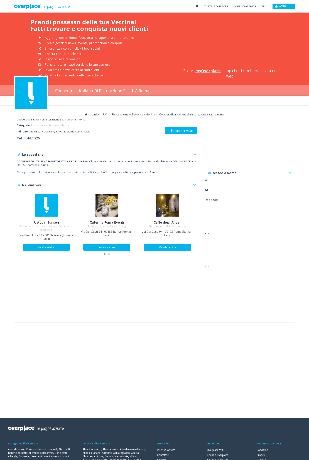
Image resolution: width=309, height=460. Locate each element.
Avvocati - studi (60, 456)
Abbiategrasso (121, 452)
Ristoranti (64, 449)
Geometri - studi (40, 456)
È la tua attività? (180, 131)
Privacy (261, 455)
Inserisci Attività (166, 450)
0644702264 (32, 138)
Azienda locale (16, 449)
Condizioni (263, 450)
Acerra (135, 452)
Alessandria (121, 456)
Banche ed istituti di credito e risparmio (30, 452)
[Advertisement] (230, 41)
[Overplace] (86, 114)
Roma (99, 456)
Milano (134, 456)
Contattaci (163, 455)
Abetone (107, 452)
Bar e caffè (61, 452)
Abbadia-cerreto (92, 449)
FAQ (264, 6)
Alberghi (12, 456)
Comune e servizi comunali (41, 449)
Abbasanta (89, 456)
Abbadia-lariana (91, 452)
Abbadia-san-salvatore (132, 449)
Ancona (109, 456)
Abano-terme (110, 449)
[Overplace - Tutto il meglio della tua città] (197, 6)
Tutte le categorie (216, 6)
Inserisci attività (245, 6)
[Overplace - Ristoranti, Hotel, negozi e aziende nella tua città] (42, 6)
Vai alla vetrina (46, 247)
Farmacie (24, 456)
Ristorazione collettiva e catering (50, 125)
